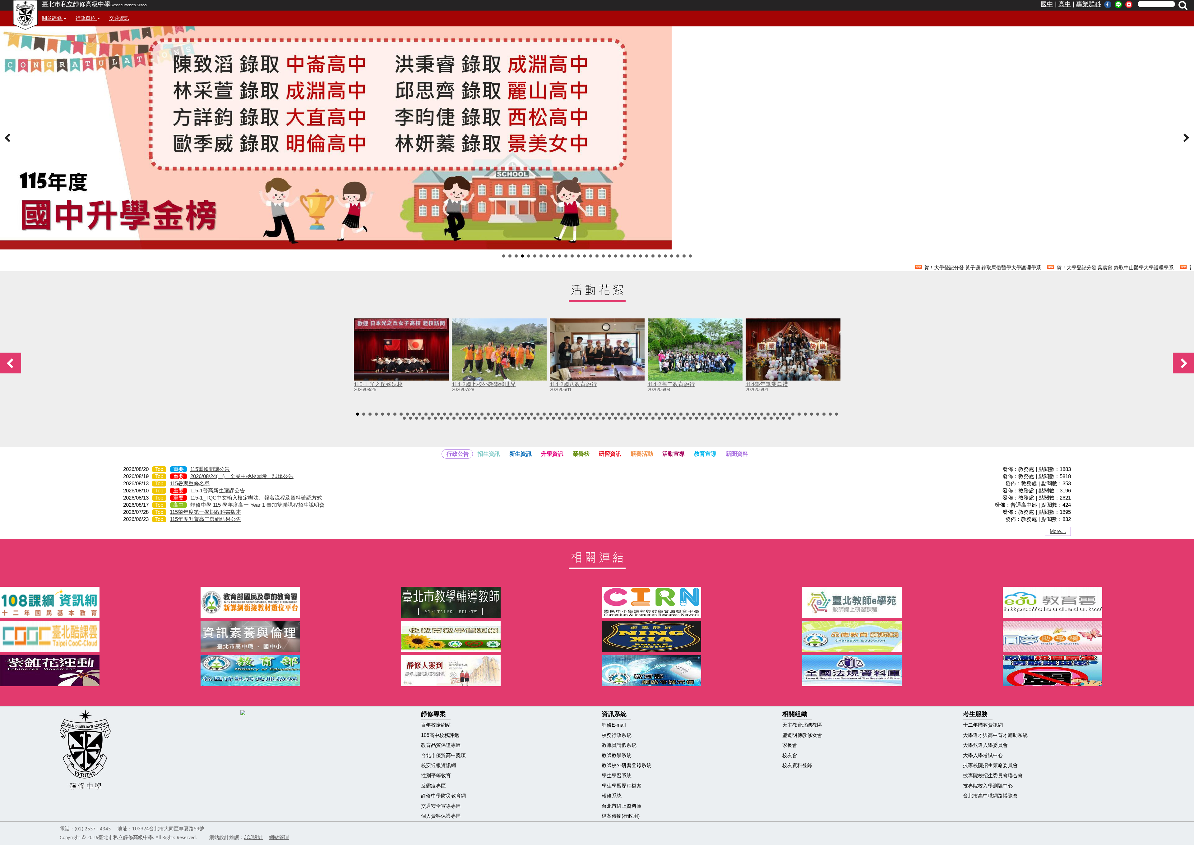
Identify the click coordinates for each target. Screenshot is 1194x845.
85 (441, 418)
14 (584, 256)
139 (777, 418)
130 (721, 418)
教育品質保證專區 (441, 745)
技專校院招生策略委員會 (990, 765)
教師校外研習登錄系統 (626, 765)
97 (516, 418)
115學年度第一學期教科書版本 (205, 512)
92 (485, 418)
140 (783, 418)
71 (792, 414)
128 (708, 418)
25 (653, 256)
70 (786, 414)
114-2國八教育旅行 (573, 384)
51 (668, 414)
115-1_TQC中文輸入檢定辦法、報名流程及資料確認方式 (256, 498)
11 (565, 256)
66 (761, 414)
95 (503, 418)
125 (690, 418)
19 (615, 256)
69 (780, 414)
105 (565, 418)
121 (665, 418)
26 (659, 256)
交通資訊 (119, 18)
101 (541, 418)
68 (774, 414)
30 (684, 256)
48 (649, 414)
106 (572, 418)
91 (478, 418)
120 (659, 418)
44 (625, 414)
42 (612, 414)
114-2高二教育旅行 (671, 384)
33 (556, 414)
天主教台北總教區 (802, 725)
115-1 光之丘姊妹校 (378, 384)
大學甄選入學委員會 (985, 745)
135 (752, 418)
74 (811, 414)
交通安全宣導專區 (441, 806)
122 (671, 418)
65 (755, 414)
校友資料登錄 (797, 765)
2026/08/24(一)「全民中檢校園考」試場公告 (242, 476)
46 (637, 414)
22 (634, 256)
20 (621, 256)
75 (817, 414)
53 (681, 414)
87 (454, 418)
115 (628, 418)
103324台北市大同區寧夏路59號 (168, 828)
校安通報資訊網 (438, 765)
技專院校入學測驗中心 (988, 785)
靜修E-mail (614, 725)
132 (733, 418)
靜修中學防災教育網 (443, 795)
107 (578, 418)
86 (447, 418)
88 (460, 418)
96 (509, 418)
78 (836, 414)
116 (634, 418)
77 (830, 414)
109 (590, 418)
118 (646, 418)
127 (702, 418)
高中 (1064, 4)
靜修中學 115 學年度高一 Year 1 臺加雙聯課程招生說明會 (257, 505)
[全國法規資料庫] (897, 670)
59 (718, 414)
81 (416, 418)
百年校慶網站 (436, 725)
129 (715, 418)
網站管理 (279, 837)
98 (522, 418)
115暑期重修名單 (190, 483)
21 (628, 256)
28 (671, 256)
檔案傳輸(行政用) (621, 816)
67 (768, 414)
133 (740, 418)
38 (587, 414)
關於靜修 (52, 18)
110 (597, 418)
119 (653, 418)
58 (712, 414)
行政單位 (86, 18)
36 (575, 414)
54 (687, 414)
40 (600, 414)
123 (677, 418)
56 (699, 414)
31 (690, 256)
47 (643, 414)
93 (491, 418)
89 (466, 418)
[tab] (457, 454)
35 (569, 414)
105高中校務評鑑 (440, 735)
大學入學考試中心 (983, 755)
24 (646, 256)
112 (609, 418)
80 (410, 418)
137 (764, 418)
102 (547, 418)
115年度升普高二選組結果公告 (205, 519)
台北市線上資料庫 (621, 806)
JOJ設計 (253, 837)
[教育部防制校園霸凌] (1098, 670)
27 (665, 256)
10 (559, 256)
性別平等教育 (436, 775)
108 (584, 418)
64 (749, 414)
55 (693, 414)
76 (824, 414)
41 (606, 414)
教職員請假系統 (619, 745)
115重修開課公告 (210, 469)
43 (618, 414)
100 (534, 418)
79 (404, 418)
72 (799, 414)
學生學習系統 (617, 775)
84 (435, 418)
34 (562, 414)
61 (730, 414)
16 (597, 256)
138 (771, 418)
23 (640, 256)
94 (497, 418)
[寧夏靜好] (697, 636)
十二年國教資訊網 (983, 725)
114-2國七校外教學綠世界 (484, 384)
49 (656, 414)
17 (603, 256)
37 (581, 414)
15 (590, 256)
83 (429, 418)
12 (572, 256)
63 (743, 414)
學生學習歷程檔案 (621, 785)
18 (609, 256)
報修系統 (612, 795)
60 (724, 414)
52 (674, 414)
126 (696, 418)
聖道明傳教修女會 (802, 735)
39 (593, 414)
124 (684, 418)
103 (553, 418)
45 (631, 414)
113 (615, 418)
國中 (1047, 4)
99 (528, 418)
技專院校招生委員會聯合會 (993, 775)
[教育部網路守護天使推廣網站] (697, 670)
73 (805, 414)
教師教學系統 (617, 755)
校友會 (789, 755)
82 (422, 418)
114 (621, 418)
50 (662, 414)
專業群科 (1088, 4)
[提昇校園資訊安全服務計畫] (296, 670)
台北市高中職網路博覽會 (990, 795)
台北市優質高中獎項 (443, 755)
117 (640, 418)
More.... (1058, 531)
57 (705, 414)
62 (736, 414)
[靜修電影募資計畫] (496, 670)
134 (746, 418)
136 (758, 418)
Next (1186, 138)
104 (559, 418)
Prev (8, 138)
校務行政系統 (617, 735)
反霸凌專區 (433, 785)
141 (789, 418)
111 (603, 418)
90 (472, 418)
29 (677, 256)
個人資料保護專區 (441, 816)
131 (727, 418)
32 (550, 414)
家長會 (789, 745)
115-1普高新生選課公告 (217, 491)
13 (578, 256)
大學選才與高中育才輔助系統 (995, 735)
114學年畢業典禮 (767, 384)
